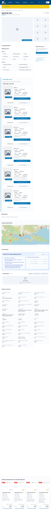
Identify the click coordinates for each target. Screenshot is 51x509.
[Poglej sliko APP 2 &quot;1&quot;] (45, 32)
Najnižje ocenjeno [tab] (44, 273)
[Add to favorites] (11, 483)
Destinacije (25, 2)
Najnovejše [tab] (31, 273)
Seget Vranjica (20, 10)
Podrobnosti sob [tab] (10, 102)
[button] (20, 235)
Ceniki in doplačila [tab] (23, 102)
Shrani (48, 12)
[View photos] (7, 92)
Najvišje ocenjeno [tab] (37, 273)
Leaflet (38, 244)
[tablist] (17, 103)
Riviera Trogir (15, 10)
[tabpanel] (25, 280)
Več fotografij (9, 97)
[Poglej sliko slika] (37, 20)
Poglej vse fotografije (28, 40)
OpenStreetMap (43, 244)
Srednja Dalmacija (8, 10)
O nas (32, 2)
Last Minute (10, 2)
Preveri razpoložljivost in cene (22, 98)
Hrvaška (3, 10)
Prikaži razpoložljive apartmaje (42, 52)
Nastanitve (17, 2)
